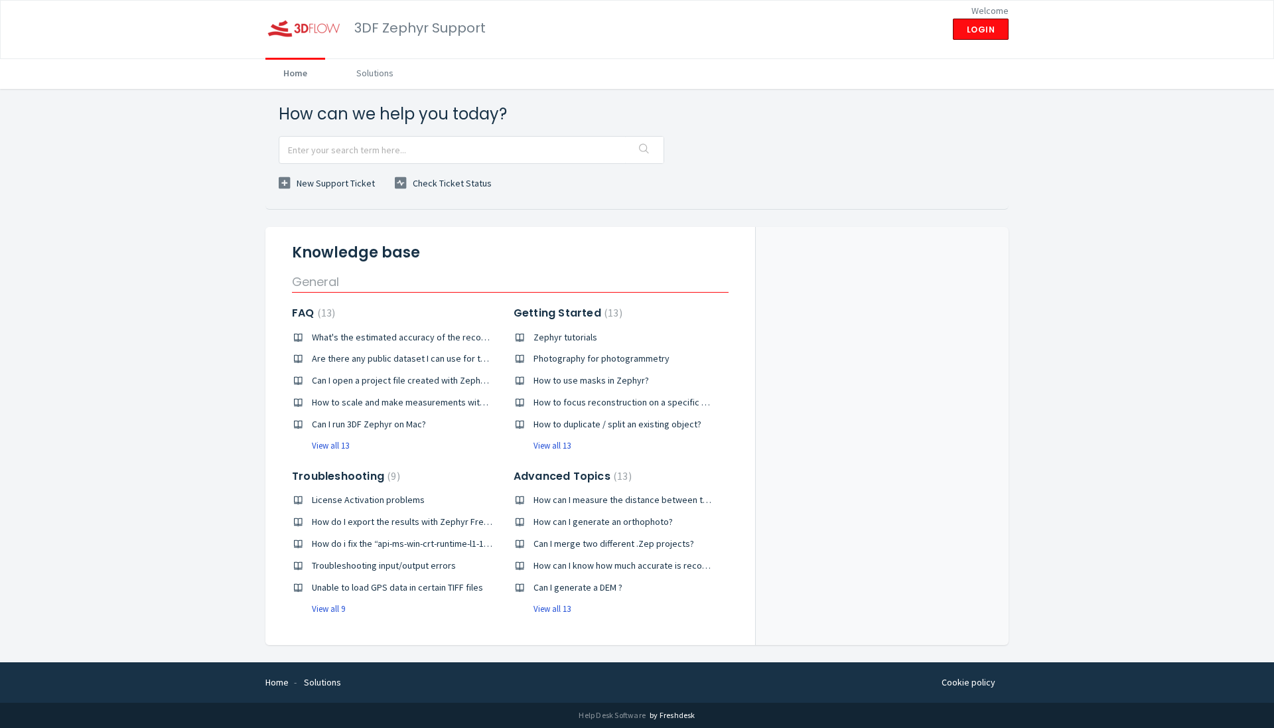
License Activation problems (368, 500)
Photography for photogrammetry (601, 358)
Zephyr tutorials (565, 337)
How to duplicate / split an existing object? (617, 424)
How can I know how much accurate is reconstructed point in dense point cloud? (691, 565)
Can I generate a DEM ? (577, 587)
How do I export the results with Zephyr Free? (402, 522)
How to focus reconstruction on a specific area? (628, 402)
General (315, 281)
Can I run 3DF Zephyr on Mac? (369, 424)
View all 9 (328, 609)
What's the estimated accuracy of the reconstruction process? (436, 337)
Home (295, 73)
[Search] (644, 150)
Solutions (374, 73)
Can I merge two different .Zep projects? (613, 543)
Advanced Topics (571, 476)
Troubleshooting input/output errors (384, 565)
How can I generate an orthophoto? (603, 522)
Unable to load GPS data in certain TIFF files (397, 587)
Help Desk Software (613, 715)
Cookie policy (968, 682)
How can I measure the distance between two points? (639, 500)
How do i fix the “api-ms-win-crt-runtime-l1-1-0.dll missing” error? (438, 543)
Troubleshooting (344, 476)
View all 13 (330, 445)
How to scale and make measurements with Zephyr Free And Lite (440, 402)
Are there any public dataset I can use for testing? (410, 358)
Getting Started (566, 313)
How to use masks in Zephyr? (591, 380)
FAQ (312, 313)
